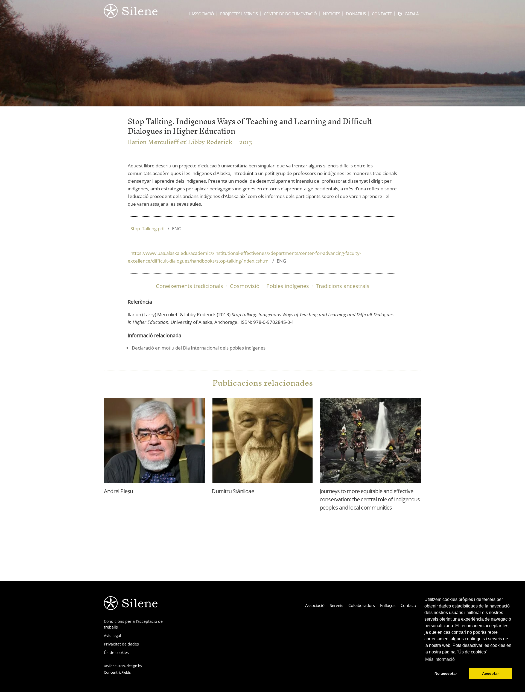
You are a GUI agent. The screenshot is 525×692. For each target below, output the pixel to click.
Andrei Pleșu (118, 491)
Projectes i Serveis (239, 13)
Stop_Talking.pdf (155, 228)
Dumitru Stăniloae (233, 491)
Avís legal (112, 635)
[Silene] (131, 15)
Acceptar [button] (490, 673)
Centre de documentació (290, 13)
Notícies (331, 13)
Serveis (336, 605)
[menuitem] (408, 13)
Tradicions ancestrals (342, 286)
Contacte (382, 13)
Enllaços (387, 605)
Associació (315, 605)
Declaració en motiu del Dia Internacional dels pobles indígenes (199, 348)
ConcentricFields (117, 672)
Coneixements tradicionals (189, 286)
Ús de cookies (116, 652)
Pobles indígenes (287, 286)
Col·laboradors (361, 605)
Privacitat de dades (121, 644)
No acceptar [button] (445, 673)
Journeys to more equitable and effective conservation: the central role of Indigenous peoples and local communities (370, 499)
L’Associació (201, 13)
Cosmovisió (244, 286)
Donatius (356, 13)
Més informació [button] (440, 659)
